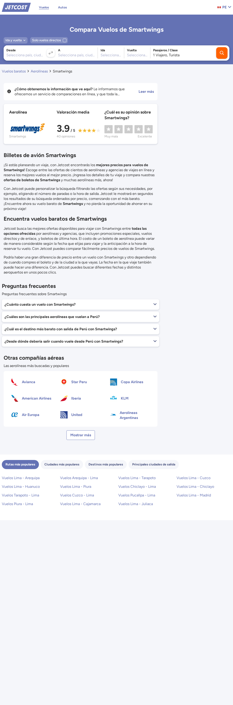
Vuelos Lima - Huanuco (21, 486)
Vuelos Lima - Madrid (194, 495)
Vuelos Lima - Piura (75, 486)
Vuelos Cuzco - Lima (77, 495)
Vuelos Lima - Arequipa (21, 478)
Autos (62, 7)
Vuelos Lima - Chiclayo (195, 486)
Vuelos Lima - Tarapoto (137, 478)
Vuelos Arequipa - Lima (79, 478)
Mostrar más (80, 435)
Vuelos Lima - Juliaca (135, 504)
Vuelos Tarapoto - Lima (20, 495)
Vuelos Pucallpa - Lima (136, 495)
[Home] (16, 7)
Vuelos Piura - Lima (17, 504)
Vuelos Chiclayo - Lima (137, 486)
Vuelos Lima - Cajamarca (80, 504)
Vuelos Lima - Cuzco (193, 478)
